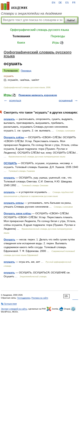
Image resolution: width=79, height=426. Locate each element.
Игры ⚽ (58, 42)
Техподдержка (23, 298)
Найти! (71, 20)
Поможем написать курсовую (38, 95)
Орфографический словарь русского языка (39, 29)
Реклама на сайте (39, 298)
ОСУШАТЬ (10, 163)
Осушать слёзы (14, 137)
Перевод (26, 70)
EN (53, 2)
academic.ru (14, 6)
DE (60, 2)
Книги (21, 42)
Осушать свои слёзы (17, 213)
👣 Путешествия (9, 304)
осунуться (15, 100)
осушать (9, 119)
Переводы (58, 36)
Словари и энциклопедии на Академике (31, 13)
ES (67, 2)
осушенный (66, 100)
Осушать (9, 239)
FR (73, 2)
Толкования (21, 36)
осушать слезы (14, 202)
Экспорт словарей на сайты (14, 309)
